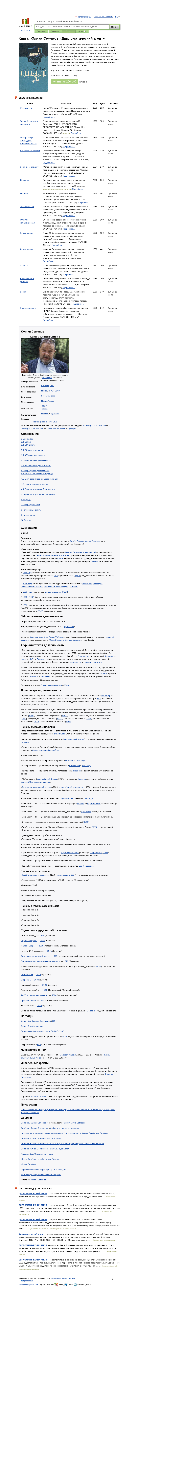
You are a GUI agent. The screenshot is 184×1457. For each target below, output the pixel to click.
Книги (68, 31)
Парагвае (41, 659)
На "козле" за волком (30, 150)
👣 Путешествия (27, 1281)
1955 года (27, 584)
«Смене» (74, 587)
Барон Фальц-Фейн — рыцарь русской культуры (43, 1169)
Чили (23, 659)
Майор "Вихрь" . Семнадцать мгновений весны (28, 140)
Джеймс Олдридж (73, 640)
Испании (109, 656)
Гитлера (103, 673)
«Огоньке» (87, 584)
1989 (66, 685)
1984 (54, 995)
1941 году (86, 765)
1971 (59, 719)
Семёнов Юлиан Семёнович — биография (41, 1138)
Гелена (80, 803)
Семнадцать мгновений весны (36, 787)
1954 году (27, 572)
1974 (89, 719)
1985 (105, 852)
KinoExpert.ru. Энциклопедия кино (37, 1154)
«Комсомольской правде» (56, 587)
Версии (23, 292)
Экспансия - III (27, 206)
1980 (36, 980)
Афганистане (84, 656)
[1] (59, 679)
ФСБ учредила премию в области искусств (41, 1174)
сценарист (55, 414)
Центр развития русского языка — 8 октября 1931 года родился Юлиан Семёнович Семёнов (64, 1133)
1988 (39, 1005)
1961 (64, 716)
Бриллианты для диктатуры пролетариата (41, 961)
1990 (68, 722)
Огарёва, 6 (26, 980)
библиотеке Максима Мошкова (64, 1128)
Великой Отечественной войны (35, 782)
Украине (77, 771)
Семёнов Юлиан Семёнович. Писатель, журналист (45, 1149)
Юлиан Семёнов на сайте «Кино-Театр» (40, 1159)
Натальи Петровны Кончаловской (80, 552)
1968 (41, 946)
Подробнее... (49, 117)
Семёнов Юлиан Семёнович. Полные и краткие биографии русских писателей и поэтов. (62, 1143)
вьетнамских (76, 662)
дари (99, 698)
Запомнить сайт (84, 16)
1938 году (80, 760)
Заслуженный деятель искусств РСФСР (39, 1031)
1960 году (27, 592)
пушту (77, 575)
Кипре (60, 558)
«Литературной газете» (32, 587)
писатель (45, 414)
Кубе (32, 659)
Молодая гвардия (68, 1055)
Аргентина (69, 626)
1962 (25, 597)
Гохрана (25, 742)
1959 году (105, 695)
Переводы (55, 31)
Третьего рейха (68, 798)
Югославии (74, 765)
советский (51, 428)
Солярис (91, 1011)
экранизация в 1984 (66, 875)
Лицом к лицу (26, 233)
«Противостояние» (70, 852)
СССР (57, 391)
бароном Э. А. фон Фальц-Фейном (46, 637)
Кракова (82, 779)
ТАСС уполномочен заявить (35, 875)
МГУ (56, 575)
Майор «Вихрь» (28, 946)
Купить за (64, 81)
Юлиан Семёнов (28, 1164)
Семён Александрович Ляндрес (85, 541)
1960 (31, 716)
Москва (44, 391)
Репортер (24, 193)
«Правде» (97, 584)
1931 (52, 386)
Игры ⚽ (82, 31)
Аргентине (86, 811)
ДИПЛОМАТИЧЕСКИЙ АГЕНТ (33, 1193)
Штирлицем (59, 734)
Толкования (41, 31)
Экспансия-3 (26, 108)
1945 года (88, 798)
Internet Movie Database (74, 1123)
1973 (55, 956)
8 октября (45, 386)
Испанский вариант (29, 167)
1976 (94, 827)
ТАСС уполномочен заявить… (35, 995)
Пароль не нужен (29, 940)
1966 (42, 935)
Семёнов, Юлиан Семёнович (34, 1123)
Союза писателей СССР (56, 592)
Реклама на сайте (68, 1278)
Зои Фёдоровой (86, 866)
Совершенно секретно (51, 685)
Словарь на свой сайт (103, 16)
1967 (31, 597)
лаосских (88, 662)
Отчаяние (24, 180)
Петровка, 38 (27, 974)
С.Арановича (96, 852)
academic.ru (25, 30)
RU (116, 16)
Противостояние (28, 308)
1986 (25, 605)
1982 (61, 1031)
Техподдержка (56, 1278)
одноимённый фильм (74, 739)
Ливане (94, 561)
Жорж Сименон (56, 640)
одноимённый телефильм (71, 787)
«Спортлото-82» (38, 1096)
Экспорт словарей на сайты (29, 1285)
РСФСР (51, 391)
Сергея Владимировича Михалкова (52, 555)
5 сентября (45, 396)
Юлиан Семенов (38, 1180)
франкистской (93, 803)
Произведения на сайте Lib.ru (45, 422)
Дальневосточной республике (46, 750)
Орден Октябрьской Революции (36, 1021)
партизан (97, 662)
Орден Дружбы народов (32, 1026)
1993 (53, 396)
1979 (38, 974)
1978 (36, 722)
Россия (51, 401)
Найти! (114, 27)
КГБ (39, 1044)
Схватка (24, 265)
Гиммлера (33, 676)
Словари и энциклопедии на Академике (58, 21)
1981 (44, 990)
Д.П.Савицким (46, 378)
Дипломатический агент (31, 1234)
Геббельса (45, 676)
